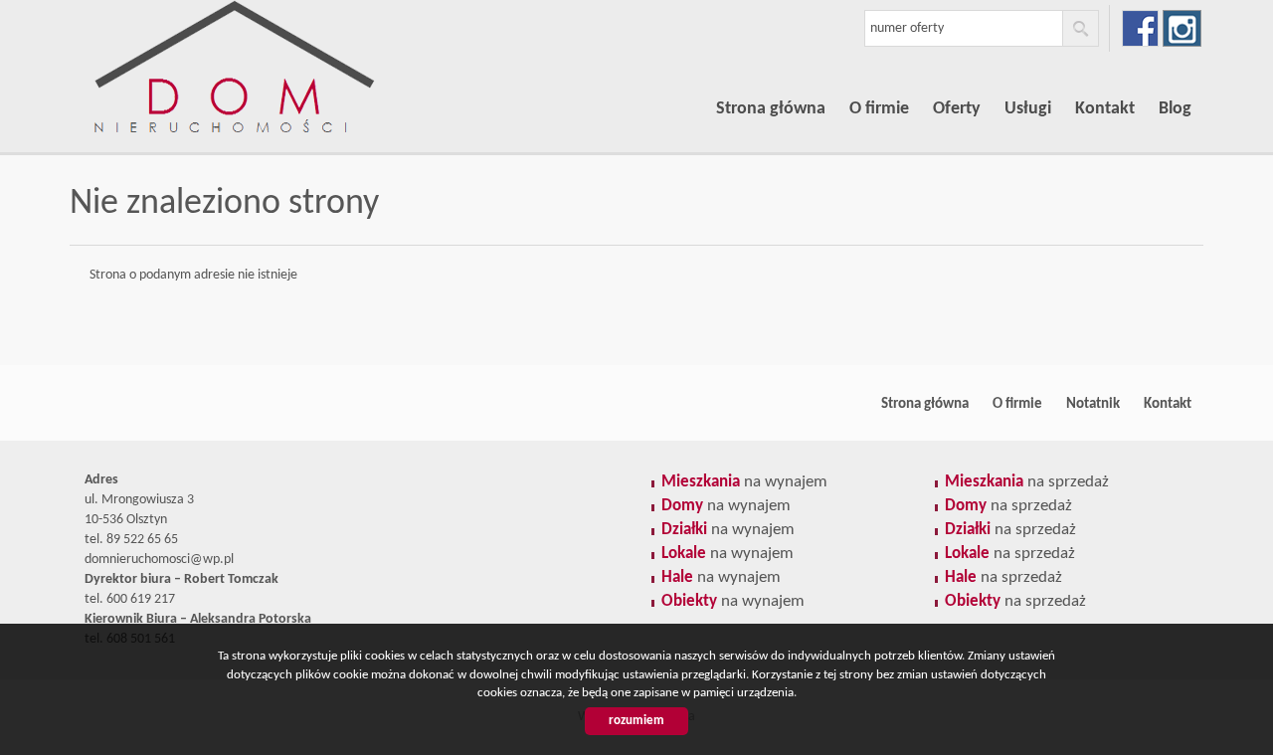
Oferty (957, 108)
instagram (1182, 28)
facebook (1140, 28)
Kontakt (1105, 108)
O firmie (879, 108)
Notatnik (1093, 404)
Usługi (1027, 108)
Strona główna (770, 108)
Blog (1175, 108)
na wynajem (744, 481)
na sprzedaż (1027, 481)
